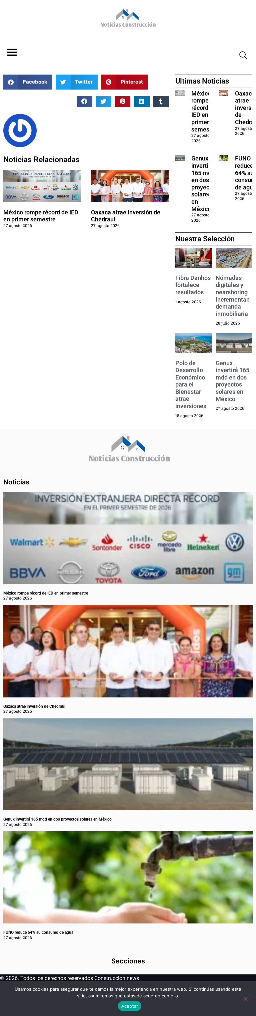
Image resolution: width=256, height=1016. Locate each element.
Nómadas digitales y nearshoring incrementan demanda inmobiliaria (233, 295)
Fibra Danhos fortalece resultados (193, 285)
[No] (245, 998)
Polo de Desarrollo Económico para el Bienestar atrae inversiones (190, 385)
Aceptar (129, 1006)
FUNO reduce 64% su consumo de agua (38, 932)
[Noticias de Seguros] (127, 20)
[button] (11, 52)
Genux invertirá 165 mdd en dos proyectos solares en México (204, 183)
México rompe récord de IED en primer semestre (40, 216)
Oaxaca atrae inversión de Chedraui (34, 706)
